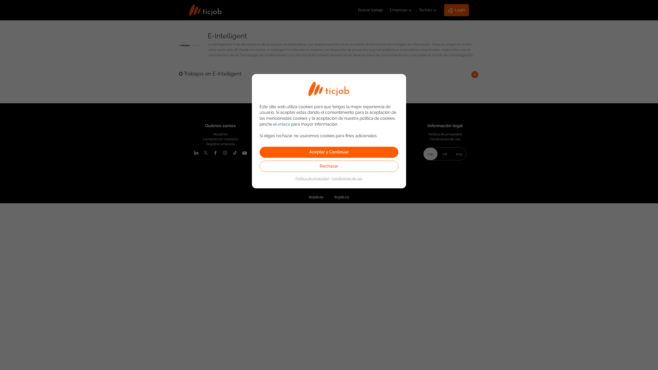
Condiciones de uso (347, 178)
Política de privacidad (312, 178)
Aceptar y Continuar (329, 152)
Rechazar (329, 166)
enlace (284, 124)
